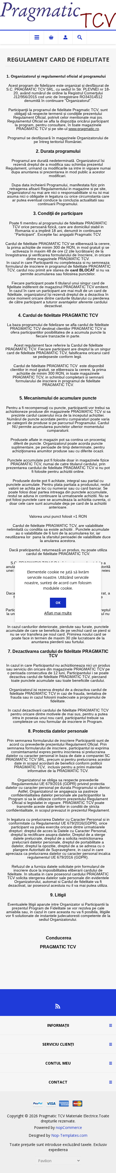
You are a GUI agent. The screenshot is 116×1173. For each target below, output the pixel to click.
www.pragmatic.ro (84, 129)
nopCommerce (69, 1127)
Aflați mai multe (58, 613)
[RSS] (58, 1006)
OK (58, 602)
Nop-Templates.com (69, 1135)
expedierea (58, 1149)
